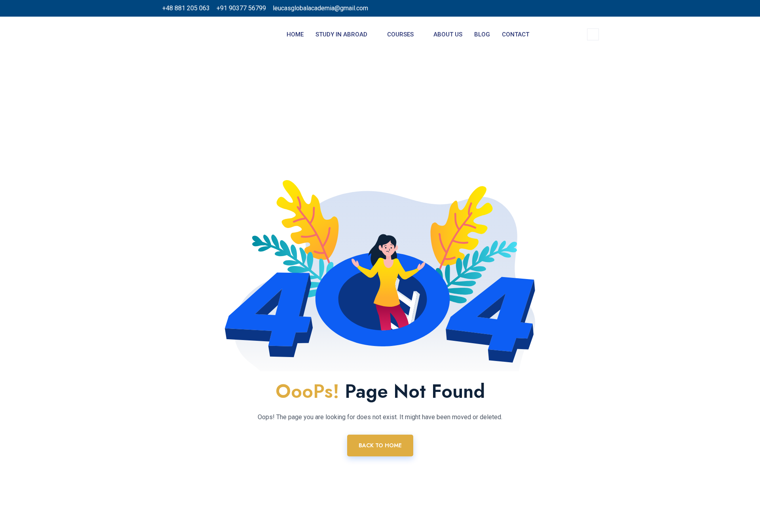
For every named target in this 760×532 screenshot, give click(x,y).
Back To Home (380, 445)
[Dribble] (582, 8)
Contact (515, 34)
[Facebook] (538, 8)
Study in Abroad (341, 34)
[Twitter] (553, 8)
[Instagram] (597, 8)
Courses (400, 34)
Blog (482, 34)
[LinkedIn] (567, 8)
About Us (447, 34)
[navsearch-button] (593, 34)
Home (295, 34)
